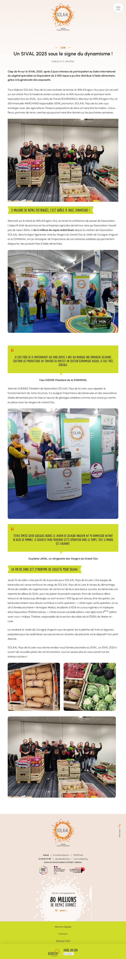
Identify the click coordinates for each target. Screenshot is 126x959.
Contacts (63, 933)
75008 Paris (78, 855)
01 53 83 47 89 (45, 858)
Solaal (46, 855)
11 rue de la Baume (61, 855)
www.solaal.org (81, 859)
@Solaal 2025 (63, 941)
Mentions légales (63, 926)
